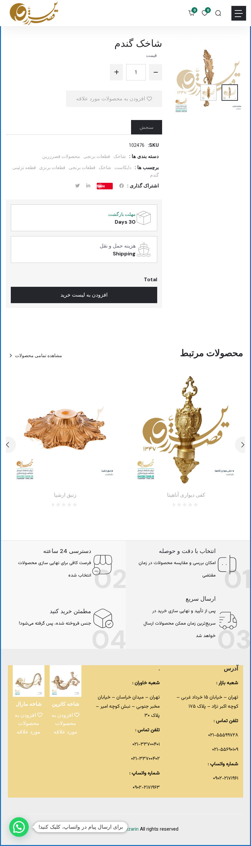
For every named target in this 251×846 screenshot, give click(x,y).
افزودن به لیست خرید (84, 294)
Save (101, 185)
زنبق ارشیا (65, 495)
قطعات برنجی (96, 156)
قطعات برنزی (52, 167)
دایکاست (122, 167)
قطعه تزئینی (24, 167)
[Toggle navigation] (238, 13)
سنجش (147, 127)
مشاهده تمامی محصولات (38, 355)
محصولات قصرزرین (61, 156)
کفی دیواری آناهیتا (186, 495)
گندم (154, 175)
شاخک (119, 156)
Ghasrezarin (126, 829)
